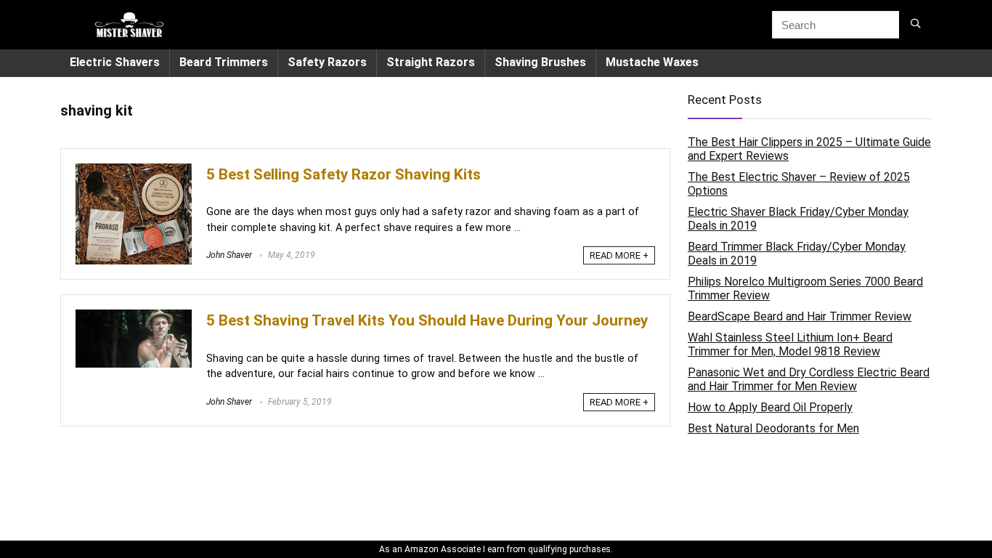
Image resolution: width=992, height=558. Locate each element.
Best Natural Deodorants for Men (773, 428)
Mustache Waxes (652, 62)
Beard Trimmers (223, 62)
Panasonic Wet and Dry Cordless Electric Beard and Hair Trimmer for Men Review (809, 379)
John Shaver (229, 255)
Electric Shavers (115, 62)
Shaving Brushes (540, 62)
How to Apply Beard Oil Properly (770, 407)
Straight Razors (430, 62)
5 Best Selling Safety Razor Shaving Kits (343, 174)
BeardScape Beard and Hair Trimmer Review (799, 316)
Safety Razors (327, 62)
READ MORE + (619, 255)
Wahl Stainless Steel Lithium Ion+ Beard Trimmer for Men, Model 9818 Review (790, 344)
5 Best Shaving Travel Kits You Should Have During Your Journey (427, 320)
